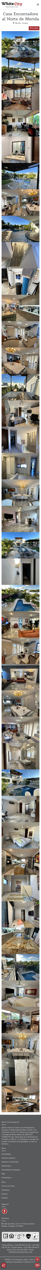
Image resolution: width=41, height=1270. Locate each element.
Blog (3, 1174)
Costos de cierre (8, 1186)
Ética (3, 1182)
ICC (33, 1262)
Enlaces (4, 1194)
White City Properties (14, 1260)
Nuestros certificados (10, 1162)
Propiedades (6, 1154)
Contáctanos (6, 1178)
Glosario (5, 1198)
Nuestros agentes (8, 1158)
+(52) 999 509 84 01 (31, 1247)
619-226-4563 (22, 1250)
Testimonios (6, 1166)
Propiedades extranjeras (11, 1170)
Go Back (34, 28)
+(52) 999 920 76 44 (22, 1245)
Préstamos (6, 1190)
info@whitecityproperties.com (20, 1252)
